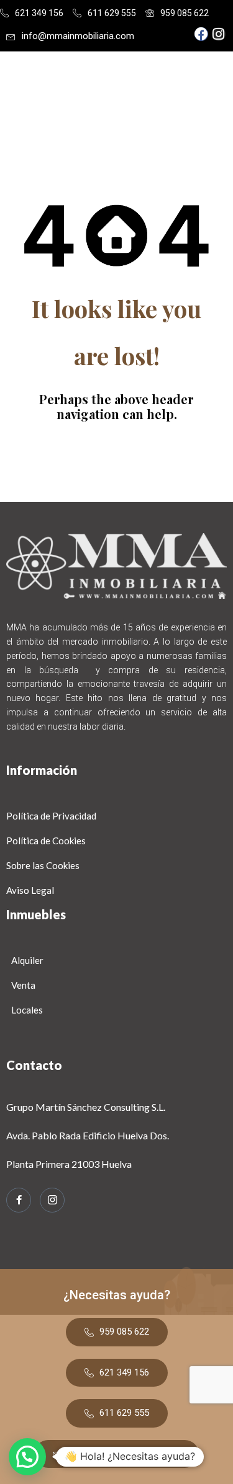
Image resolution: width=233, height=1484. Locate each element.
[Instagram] (219, 34)
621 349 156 (39, 13)
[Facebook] (201, 34)
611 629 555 (112, 13)
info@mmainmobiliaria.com (78, 36)
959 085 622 (184, 13)
